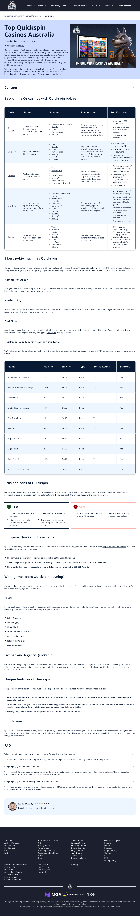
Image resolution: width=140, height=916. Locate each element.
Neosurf (55, 216)
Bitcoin (54, 134)
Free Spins (51, 332)
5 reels (31, 309)
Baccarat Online (78, 843)
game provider (23, 586)
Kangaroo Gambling (13, 16)
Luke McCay (9, 845)
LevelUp (11, 175)
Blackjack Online (78, 845)
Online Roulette (78, 848)
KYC (39, 843)
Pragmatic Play (111, 850)
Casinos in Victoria (12, 879)
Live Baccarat (43, 867)
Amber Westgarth (12, 843)
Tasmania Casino (12, 874)
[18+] (90, 893)
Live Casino (43, 864)
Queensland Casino (13, 872)
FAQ (6, 853)
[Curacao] (73, 893)
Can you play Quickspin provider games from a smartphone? (31, 781)
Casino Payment (124, 6)
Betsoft (107, 843)
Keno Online (76, 853)
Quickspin (108, 853)
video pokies (53, 268)
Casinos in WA (10, 877)
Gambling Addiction (46, 850)
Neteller (55, 213)
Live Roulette (43, 872)
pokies (108, 270)
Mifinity (54, 218)
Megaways (48, 562)
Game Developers (33, 16)
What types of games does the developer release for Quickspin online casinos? (39, 754)
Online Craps (77, 855)
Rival (106, 855)
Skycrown (12, 152)
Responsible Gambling (48, 853)
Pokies (107, 6)
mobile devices (122, 704)
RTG (106, 858)
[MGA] (53, 893)
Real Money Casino (58, 6)
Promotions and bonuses (18, 697)
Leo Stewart (9, 848)
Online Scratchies (79, 858)
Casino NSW (9, 867)
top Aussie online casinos (114, 546)
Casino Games (77, 840)
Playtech (108, 848)
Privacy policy (44, 845)
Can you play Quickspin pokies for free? (22, 766)
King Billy (12, 206)
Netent (107, 845)
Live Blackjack (44, 869)
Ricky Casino (11, 129)
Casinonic (12, 237)
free (55, 312)
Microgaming (110, 860)
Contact (7, 850)
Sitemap (74, 864)
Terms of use (43, 848)
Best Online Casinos (35, 6)
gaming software (100, 495)
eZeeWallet (56, 173)
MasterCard (56, 170)
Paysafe (54, 211)
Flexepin (55, 201)
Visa (53, 168)
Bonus (94, 6)
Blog (40, 858)
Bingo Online (77, 850)
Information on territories (15, 864)
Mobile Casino (79, 6)
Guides (41, 855)
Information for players (48, 840)
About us (8, 840)
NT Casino (8, 869)
